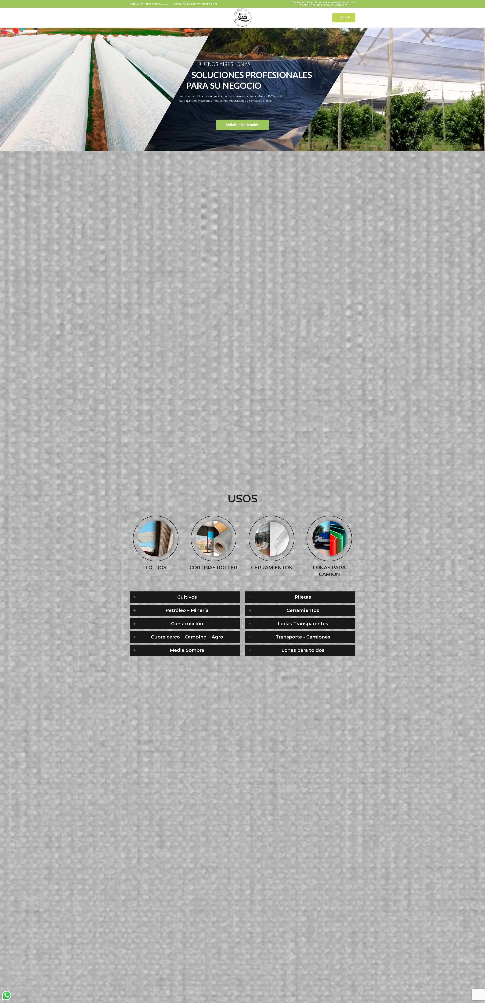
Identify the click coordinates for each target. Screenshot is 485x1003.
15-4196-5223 (321, 5)
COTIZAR (344, 17)
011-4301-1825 (339, 5)
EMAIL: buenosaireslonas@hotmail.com (331, 2)
